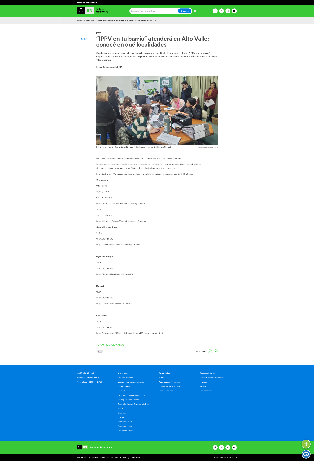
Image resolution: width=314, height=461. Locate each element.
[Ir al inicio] (95, 11)
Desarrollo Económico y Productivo (132, 395)
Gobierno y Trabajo (125, 378)
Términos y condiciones (130, 457)
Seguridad (122, 413)
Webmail (203, 386)
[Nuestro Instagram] (227, 10)
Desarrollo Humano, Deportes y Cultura (133, 404)
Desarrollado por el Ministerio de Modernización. (98, 457)
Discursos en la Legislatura (169, 386)
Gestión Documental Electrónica (212, 378)
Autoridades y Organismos (169, 382)
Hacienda (122, 391)
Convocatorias (206, 391)
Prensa (161, 378)
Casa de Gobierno (166, 391)
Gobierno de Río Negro (86, 20)
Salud (120, 408)
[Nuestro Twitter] (221, 10)
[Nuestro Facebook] (215, 10)
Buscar (186, 11)
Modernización (124, 386)
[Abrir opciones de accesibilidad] (306, 444)
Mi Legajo (203, 382)
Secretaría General (125, 422)
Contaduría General (125, 431)
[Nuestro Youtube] (234, 10)
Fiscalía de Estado (125, 426)
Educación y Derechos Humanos (131, 382)
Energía (121, 417)
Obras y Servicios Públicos (128, 400)
